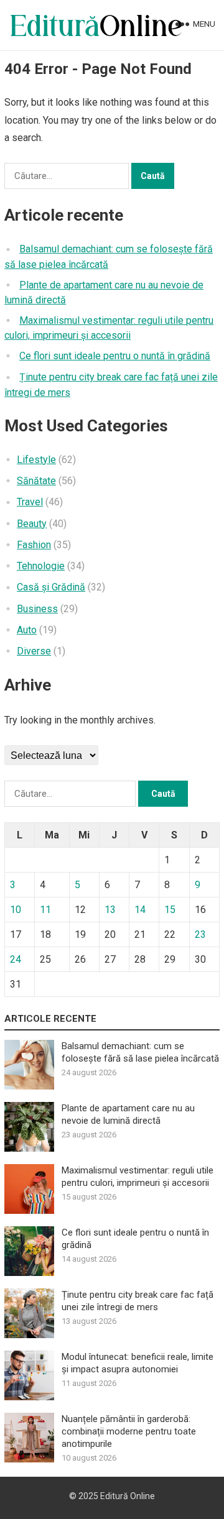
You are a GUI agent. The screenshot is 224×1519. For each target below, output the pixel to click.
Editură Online (127, 1496)
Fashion (34, 545)
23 (200, 934)
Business (37, 609)
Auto (27, 630)
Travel (30, 502)
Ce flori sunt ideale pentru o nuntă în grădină (114, 356)
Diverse (34, 651)
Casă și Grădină (51, 587)
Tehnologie (41, 566)
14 (140, 910)
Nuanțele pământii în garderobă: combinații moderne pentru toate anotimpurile (129, 1431)
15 (169, 910)
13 (110, 910)
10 (15, 910)
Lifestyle (36, 460)
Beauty (32, 524)
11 (45, 910)
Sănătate (36, 481)
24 (15, 959)
